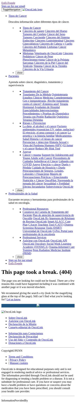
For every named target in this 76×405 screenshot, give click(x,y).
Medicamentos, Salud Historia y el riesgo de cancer (47, 137)
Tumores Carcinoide (34, 37)
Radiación (50, 116)
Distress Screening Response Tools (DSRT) (48, 226)
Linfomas (52, 46)
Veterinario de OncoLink (48, 53)
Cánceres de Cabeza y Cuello (55, 43)
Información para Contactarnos (25, 333)
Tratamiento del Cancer (36, 91)
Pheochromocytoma (34, 59)
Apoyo (36, 164)
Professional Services (34, 237)
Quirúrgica (63, 116)
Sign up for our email (13, 6)
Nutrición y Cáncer (33, 180)
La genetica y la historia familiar (47, 134)
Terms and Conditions (20, 356)
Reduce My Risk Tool (47, 148)
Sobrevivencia (54, 186)
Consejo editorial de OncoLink (25, 327)
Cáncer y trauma (32, 154)
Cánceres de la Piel (44, 62)
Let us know (13, 299)
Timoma (38, 66)
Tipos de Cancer (17, 15)
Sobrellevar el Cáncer (46, 161)
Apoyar (27, 151)
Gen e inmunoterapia (34, 100)
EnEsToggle (8, 2)
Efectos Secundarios (34, 186)
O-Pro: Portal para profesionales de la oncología (48, 233)
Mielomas (28, 53)
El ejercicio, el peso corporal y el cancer (45, 132)
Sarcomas (28, 62)
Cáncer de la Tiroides (55, 66)
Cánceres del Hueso (56, 31)
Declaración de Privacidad (23, 336)
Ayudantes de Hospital (47, 107)
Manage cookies (19, 363)
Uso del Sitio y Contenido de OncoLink (30, 339)
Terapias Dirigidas (33, 119)
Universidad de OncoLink (37, 231)
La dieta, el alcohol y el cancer (40, 126)
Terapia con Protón (33, 116)
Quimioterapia (60, 94)
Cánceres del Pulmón (34, 46)
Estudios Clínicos (32, 97)
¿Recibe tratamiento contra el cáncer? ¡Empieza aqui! (46, 102)
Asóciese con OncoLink (36, 240)
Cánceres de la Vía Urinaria (38, 69)
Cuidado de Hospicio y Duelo (48, 167)
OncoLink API (58, 240)
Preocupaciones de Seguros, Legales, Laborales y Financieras (43, 172)
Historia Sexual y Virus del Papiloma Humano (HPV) (46, 144)
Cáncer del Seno (56, 34)
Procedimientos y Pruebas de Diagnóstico (46, 113)
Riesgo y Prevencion (34, 123)
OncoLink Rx (41, 218)
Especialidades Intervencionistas (41, 110)
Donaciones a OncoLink (22, 342)
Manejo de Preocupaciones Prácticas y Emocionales (45, 175)
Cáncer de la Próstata (57, 59)
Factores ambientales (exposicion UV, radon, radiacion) (48, 128)
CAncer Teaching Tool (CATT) (46, 224)
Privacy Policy (18, 359)
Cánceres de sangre (33, 31)
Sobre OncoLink (17, 317)
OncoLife (68, 186)
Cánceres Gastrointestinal (49, 40)
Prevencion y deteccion (36, 142)
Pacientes (13, 76)
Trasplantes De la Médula (37, 94)
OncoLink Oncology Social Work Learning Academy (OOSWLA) (47, 245)
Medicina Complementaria (57, 97)
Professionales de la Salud (22, 193)
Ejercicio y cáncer (51, 164)
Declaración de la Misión (22, 324)
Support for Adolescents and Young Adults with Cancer (48, 156)
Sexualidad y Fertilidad (56, 183)
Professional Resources (35, 208)
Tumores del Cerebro (34, 34)
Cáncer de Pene (44, 56)
